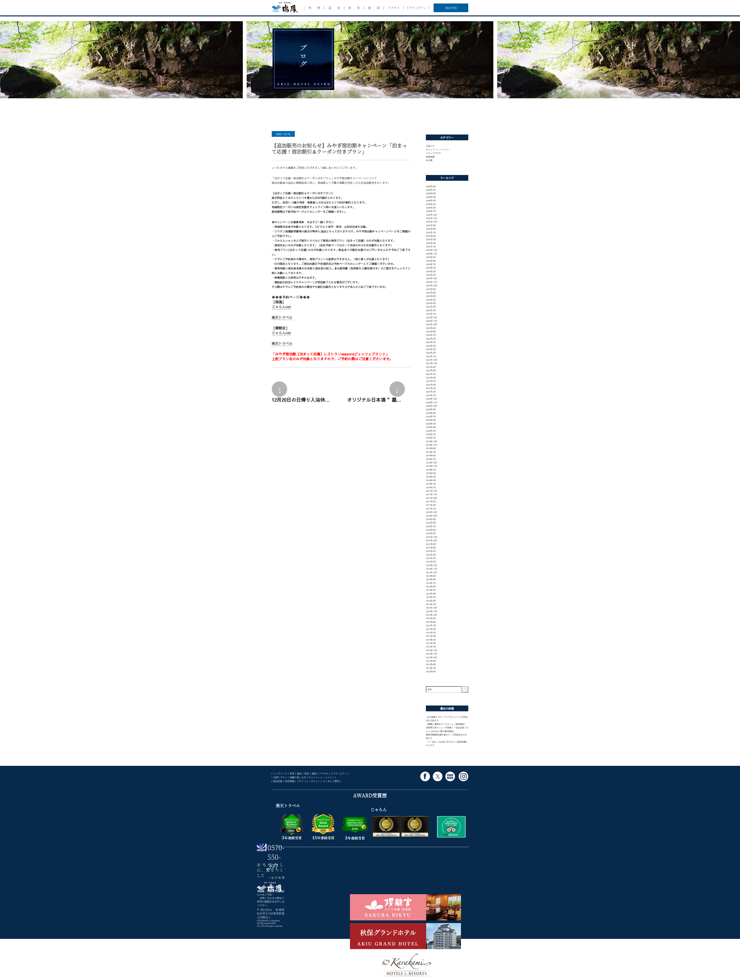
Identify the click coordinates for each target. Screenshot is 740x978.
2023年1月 (431, 313)
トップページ (280, 773)
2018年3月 (431, 483)
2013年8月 (431, 621)
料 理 (314, 8)
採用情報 (289, 781)
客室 (306, 773)
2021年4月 (431, 384)
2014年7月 (431, 582)
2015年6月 (431, 547)
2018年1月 (431, 487)
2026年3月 (431, 204)
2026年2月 (431, 207)
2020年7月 (431, 416)
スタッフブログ (433, 153)
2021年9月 (431, 366)
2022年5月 (431, 342)
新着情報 (430, 156)
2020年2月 (431, 434)
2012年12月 (431, 650)
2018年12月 (431, 462)
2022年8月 (431, 331)
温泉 (299, 773)
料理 (292, 773)
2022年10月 (431, 324)
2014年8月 (431, 579)
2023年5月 (431, 299)
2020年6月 (431, 419)
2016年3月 (431, 533)
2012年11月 (431, 653)
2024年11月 (431, 253)
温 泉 (334, 8)
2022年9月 (431, 328)
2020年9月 (431, 409)
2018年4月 (431, 480)
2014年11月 (431, 568)
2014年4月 (431, 593)
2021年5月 (431, 381)
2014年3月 (431, 597)
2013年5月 (431, 632)
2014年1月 (431, 604)
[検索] (465, 689)
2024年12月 (431, 249)
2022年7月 (431, 334)
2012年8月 (431, 664)
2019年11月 (431, 444)
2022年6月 (431, 338)
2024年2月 (431, 274)
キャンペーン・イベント (437, 149)
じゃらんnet (281, 306)
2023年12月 (431, 278)
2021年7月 (431, 374)
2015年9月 (431, 544)
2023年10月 (431, 285)
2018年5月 (431, 476)
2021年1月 (431, 395)
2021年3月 (431, 388)
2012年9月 (431, 660)
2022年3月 (431, 349)
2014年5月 (431, 589)
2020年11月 (431, 402)
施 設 (374, 8)
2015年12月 (431, 536)
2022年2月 (431, 352)
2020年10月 (431, 405)
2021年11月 (431, 363)
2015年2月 (431, 561)
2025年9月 (431, 225)
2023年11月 (431, 281)
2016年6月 (431, 529)
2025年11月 (431, 218)
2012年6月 (431, 671)
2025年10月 (431, 221)
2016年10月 (431, 515)
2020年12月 (431, 398)
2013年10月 (431, 614)
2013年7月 (431, 625)
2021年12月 (431, 359)
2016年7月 (431, 526)
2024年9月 (431, 257)
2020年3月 (431, 430)
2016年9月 (431, 519)
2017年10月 (431, 498)
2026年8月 (431, 186)
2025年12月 (431, 214)
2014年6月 (431, 586)
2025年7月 (431, 232)
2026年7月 (431, 189)
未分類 (429, 160)
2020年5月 (431, 423)
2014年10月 (431, 572)
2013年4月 (431, 635)
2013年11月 (431, 611)
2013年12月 (431, 607)
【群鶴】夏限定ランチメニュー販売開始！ (446, 724)
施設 (314, 773)
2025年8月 (431, 228)
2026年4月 (431, 200)
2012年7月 (431, 667)
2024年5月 (431, 267)
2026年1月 (431, 211)
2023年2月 (431, 310)
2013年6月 (431, 629)
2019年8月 (431, 448)
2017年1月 (431, 508)
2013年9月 (431, 618)
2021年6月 (431, 377)
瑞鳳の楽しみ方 (298, 777)
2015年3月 (431, 558)
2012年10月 (431, 657)
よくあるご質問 (331, 781)
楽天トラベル (282, 317)
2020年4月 (431, 427)
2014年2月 (431, 600)
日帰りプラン (280, 777)
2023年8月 (431, 292)
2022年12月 (431, 317)
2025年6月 (431, 235)
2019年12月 (431, 441)
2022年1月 (431, 356)
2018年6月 (431, 473)
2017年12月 (431, 490)
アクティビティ (416, 8)
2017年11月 (431, 494)
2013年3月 (431, 639)
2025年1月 (431, 246)
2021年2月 (431, 391)
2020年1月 (431, 437)
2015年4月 (431, 554)
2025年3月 (431, 243)
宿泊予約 (451, 8)
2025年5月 (431, 239)
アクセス (393, 8)
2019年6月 (431, 455)
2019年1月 (431, 459)
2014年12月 (431, 565)
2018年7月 (431, 469)
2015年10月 (431, 540)
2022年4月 (431, 345)
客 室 (354, 8)
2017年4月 (431, 504)
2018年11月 (431, 466)
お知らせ (430, 145)
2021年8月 (431, 370)
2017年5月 (431, 501)
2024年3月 (431, 271)
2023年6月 (431, 296)
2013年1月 (431, 646)
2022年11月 (431, 320)
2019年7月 (431, 451)
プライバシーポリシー (308, 781)
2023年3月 (431, 306)
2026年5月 (431, 196)
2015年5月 (431, 550)
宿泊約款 (277, 781)
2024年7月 (431, 264)
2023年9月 (431, 289)
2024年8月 (431, 260)
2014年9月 (431, 575)
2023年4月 (431, 303)
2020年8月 (431, 413)
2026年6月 (431, 193)
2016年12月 (431, 512)
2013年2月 (431, 643)
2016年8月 (431, 522)
